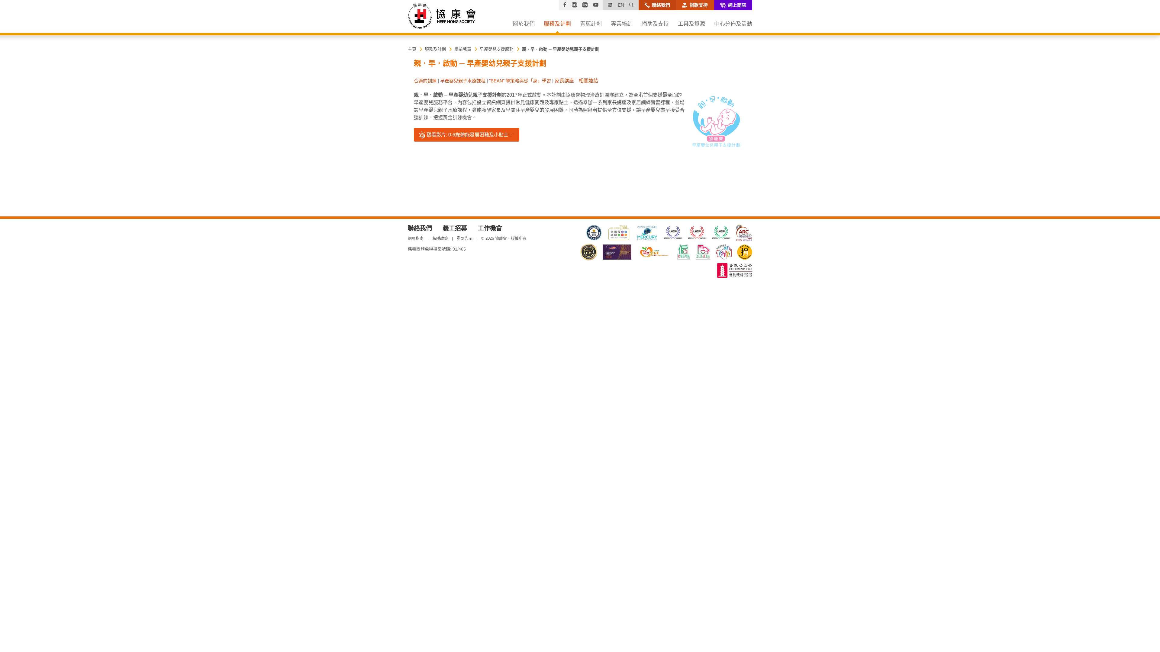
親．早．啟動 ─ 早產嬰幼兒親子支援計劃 (560, 49)
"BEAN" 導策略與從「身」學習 (520, 80)
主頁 (412, 49)
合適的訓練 (425, 80)
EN (621, 5)
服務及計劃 (435, 49)
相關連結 (588, 80)
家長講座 (564, 80)
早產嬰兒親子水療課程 (462, 80)
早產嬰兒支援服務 (497, 49)
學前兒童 (462, 49)
